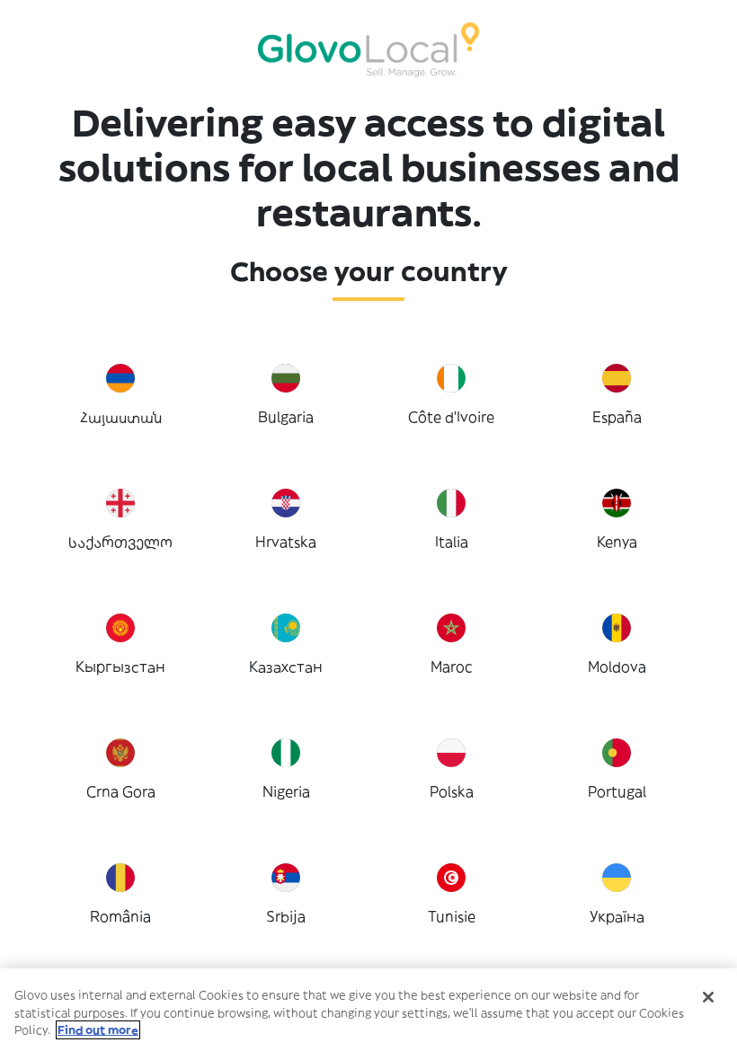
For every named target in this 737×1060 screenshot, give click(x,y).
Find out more (98, 1030)
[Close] (708, 997)
